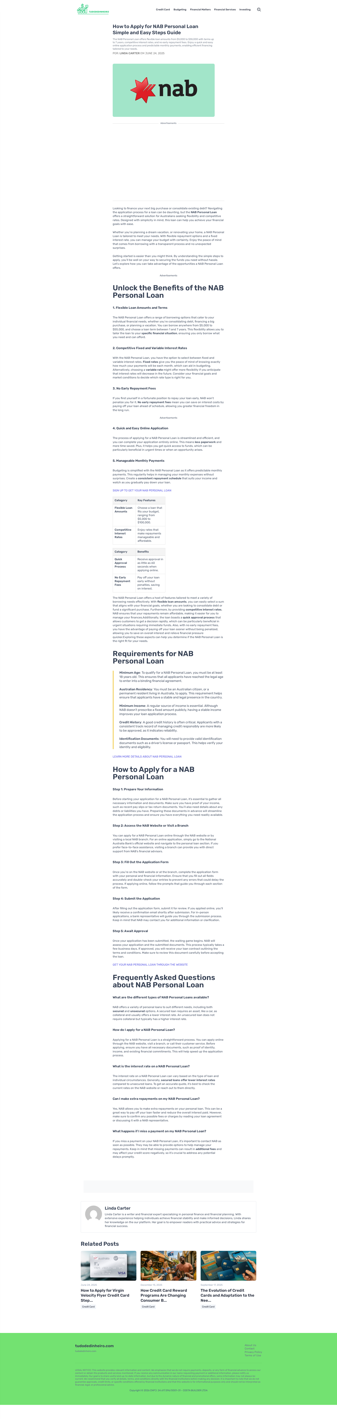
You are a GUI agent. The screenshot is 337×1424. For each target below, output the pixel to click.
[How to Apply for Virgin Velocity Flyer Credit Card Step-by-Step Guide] (108, 1279)
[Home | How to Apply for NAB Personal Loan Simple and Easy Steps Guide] (97, 10)
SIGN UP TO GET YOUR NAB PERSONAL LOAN (142, 490)
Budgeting (180, 9)
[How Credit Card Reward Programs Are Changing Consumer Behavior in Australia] (168, 1279)
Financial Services (225, 9)
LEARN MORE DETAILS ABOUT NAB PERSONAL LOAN (147, 756)
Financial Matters (200, 9)
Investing (245, 9)
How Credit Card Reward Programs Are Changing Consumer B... (164, 1295)
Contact (250, 1348)
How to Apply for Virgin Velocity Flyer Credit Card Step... (105, 1295)
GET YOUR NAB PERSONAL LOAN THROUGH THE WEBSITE (150, 964)
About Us (250, 1345)
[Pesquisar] (259, 9)
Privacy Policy (253, 1352)
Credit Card (163, 9)
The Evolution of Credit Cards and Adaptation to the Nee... (227, 1295)
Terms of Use (253, 1355)
